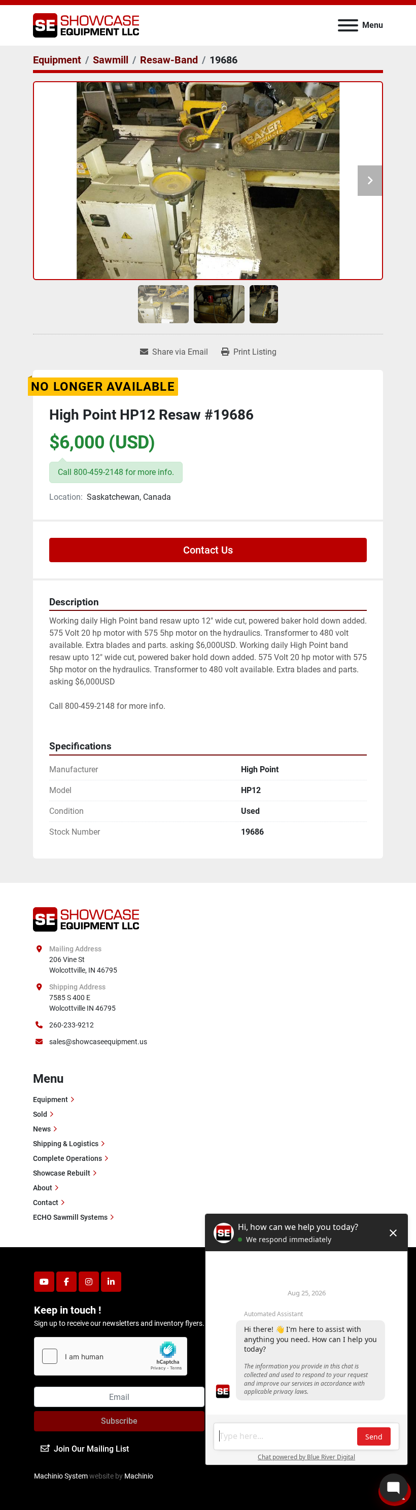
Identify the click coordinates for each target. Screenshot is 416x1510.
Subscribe (119, 1421)
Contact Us (208, 550)
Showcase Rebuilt (61, 1173)
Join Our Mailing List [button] (91, 1449)
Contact (45, 1202)
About (42, 1188)
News (42, 1129)
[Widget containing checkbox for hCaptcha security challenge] (110, 1356)
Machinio (138, 1476)
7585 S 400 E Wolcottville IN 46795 (82, 1002)
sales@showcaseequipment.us (98, 1042)
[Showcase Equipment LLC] (86, 919)
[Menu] (348, 25)
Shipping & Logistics (65, 1144)
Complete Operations (67, 1158)
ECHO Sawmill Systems (70, 1217)
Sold (40, 1114)
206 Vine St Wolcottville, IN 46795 (83, 964)
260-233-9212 (71, 1025)
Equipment (50, 1099)
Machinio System (61, 1476)
